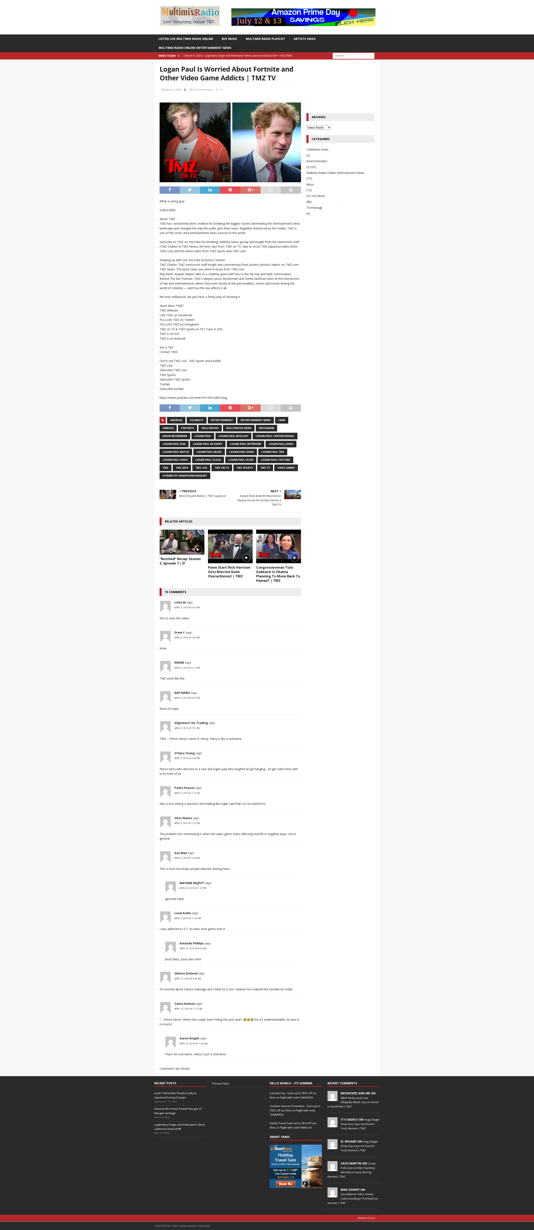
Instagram (266, 428)
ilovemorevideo (203, 89)
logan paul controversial (275, 436)
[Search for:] (353, 55)
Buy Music (229, 39)
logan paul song (241, 452)
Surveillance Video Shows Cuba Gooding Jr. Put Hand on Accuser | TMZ (352, 1198)
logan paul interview (245, 444)
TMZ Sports (245, 467)
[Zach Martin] (332, 1169)
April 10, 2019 (173, 89)
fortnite (187, 428)
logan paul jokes (281, 444)
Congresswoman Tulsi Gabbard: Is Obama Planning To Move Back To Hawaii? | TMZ (278, 574)
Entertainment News (256, 420)
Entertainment (222, 420)
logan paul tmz (272, 452)
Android (176, 420)
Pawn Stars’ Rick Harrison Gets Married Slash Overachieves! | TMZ (229, 571)
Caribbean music (317, 149)
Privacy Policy (220, 1083)
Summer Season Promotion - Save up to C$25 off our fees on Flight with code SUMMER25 (295, 1110)
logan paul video (175, 460)
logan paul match (176, 452)
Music (310, 184)
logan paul (203, 436)
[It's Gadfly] (332, 1125)
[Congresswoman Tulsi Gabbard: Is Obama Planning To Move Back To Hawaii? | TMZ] (278, 546)
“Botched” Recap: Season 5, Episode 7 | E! (180, 561)
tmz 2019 (182, 467)
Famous (168, 428)
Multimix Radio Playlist (265, 39)
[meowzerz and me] (332, 1099)
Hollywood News (238, 428)
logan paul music (209, 452)
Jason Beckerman (175, 436)
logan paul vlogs (208, 460)
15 (221, 89)
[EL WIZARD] (332, 1147)
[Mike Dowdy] (332, 1195)
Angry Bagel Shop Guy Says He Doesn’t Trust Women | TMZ (360, 1124)
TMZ (165, 467)
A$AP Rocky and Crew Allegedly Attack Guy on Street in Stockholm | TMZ (353, 1102)
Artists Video (305, 39)
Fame (281, 420)
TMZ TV (265, 467)
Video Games (286, 467)
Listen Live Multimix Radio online (186, 39)
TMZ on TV (222, 467)
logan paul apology (233, 436)
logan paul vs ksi (240, 460)
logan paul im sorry (207, 444)
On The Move (315, 196)
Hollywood (210, 428)
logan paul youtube (275, 460)
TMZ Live (201, 467)
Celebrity (196, 420)
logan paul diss (174, 444)
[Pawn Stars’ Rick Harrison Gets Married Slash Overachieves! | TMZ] (230, 546)
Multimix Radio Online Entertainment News (195, 48)
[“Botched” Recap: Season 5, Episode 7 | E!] (182, 542)
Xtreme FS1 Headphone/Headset (185, 475)
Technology (314, 208)
